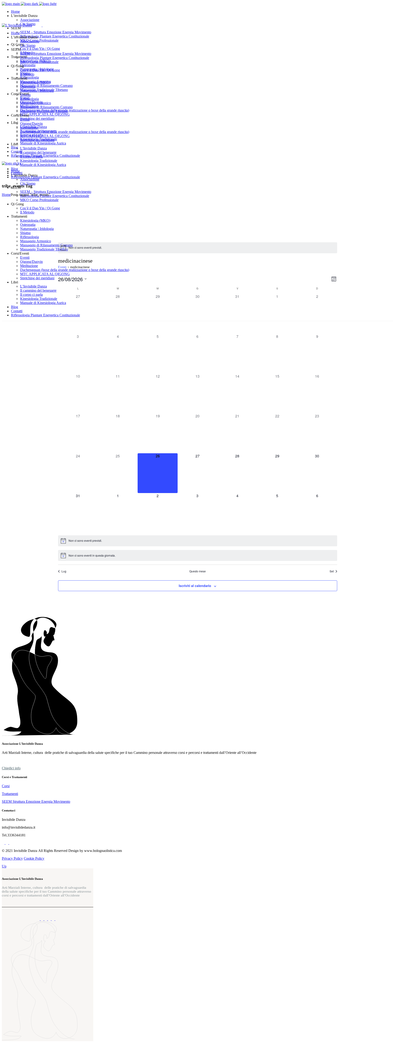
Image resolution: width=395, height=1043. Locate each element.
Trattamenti (10, 794)
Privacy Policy (12, 858)
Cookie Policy (34, 858)
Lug (63, 571)
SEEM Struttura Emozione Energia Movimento (36, 801)
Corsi (6, 786)
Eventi (62, 267)
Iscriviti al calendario (195, 585)
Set (332, 571)
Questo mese (197, 571)
